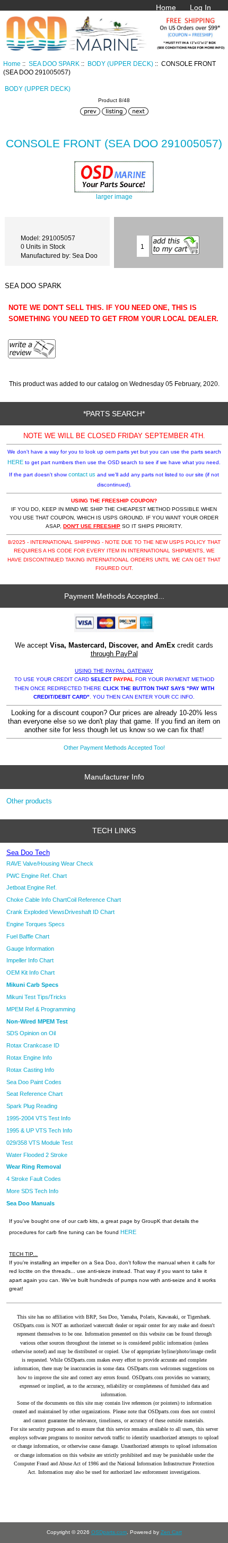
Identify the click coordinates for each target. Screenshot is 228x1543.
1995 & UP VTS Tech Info (39, 1130)
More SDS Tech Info (32, 1191)
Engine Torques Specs (35, 924)
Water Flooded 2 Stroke (36, 1155)
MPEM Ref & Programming (40, 1009)
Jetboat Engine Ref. (31, 887)
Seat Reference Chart (34, 1094)
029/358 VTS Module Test (39, 1142)
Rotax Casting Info (30, 1070)
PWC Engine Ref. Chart (36, 876)
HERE (15, 462)
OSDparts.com (109, 1532)
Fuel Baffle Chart (27, 936)
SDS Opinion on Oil (31, 1033)
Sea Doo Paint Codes (34, 1082)
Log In (200, 7)
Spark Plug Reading (31, 1106)
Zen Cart (171, 1532)
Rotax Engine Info (29, 1057)
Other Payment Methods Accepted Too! (114, 747)
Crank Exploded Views (35, 912)
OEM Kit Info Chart (30, 972)
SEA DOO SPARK (54, 63)
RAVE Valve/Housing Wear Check (49, 863)
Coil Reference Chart (94, 899)
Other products (29, 801)
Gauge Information (30, 948)
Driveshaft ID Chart (90, 912)
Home (166, 7)
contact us (81, 474)
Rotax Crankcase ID (32, 1045)
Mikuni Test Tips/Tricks (36, 997)
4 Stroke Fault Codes (33, 1179)
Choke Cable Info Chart (36, 899)
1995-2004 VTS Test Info (38, 1118)
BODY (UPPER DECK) (120, 63)
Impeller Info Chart (30, 960)
